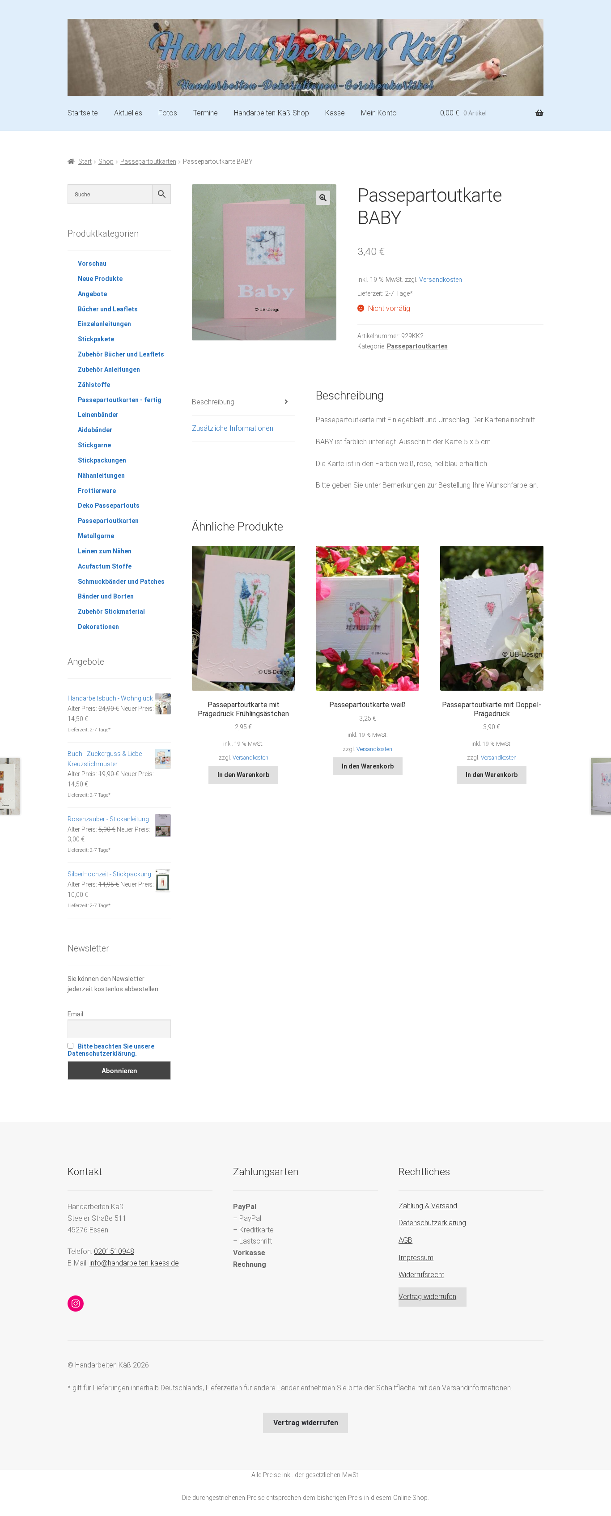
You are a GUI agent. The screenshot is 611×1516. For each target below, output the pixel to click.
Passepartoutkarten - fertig (119, 399)
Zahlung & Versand (428, 1206)
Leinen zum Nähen (105, 551)
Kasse (335, 113)
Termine (205, 113)
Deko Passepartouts (109, 505)
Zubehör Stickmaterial (111, 611)
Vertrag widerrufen (427, 1296)
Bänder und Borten (106, 596)
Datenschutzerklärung (432, 1223)
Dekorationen (98, 626)
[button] (323, 198)
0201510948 (114, 1251)
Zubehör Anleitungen (109, 369)
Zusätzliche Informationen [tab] (232, 428)
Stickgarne (94, 445)
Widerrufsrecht (421, 1274)
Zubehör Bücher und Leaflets (121, 354)
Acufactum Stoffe (105, 566)
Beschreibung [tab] (213, 402)
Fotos (167, 113)
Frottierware (97, 490)
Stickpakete (96, 339)
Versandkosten (440, 280)
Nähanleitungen (101, 475)
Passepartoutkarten (148, 161)
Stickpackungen (102, 460)
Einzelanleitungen (104, 323)
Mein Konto (379, 113)
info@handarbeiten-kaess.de (134, 1263)
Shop (106, 161)
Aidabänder (95, 429)
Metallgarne (96, 535)
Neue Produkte (100, 278)
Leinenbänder (98, 414)
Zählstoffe (94, 384)
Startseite (83, 113)
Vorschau (92, 263)
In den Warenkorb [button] (243, 774)
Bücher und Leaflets (108, 309)
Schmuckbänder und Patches (121, 581)
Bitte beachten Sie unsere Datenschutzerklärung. (111, 1050)
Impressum (416, 1257)
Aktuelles (128, 113)
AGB (405, 1240)
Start (85, 161)
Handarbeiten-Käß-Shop (271, 113)
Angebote (92, 293)
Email (75, 1014)
